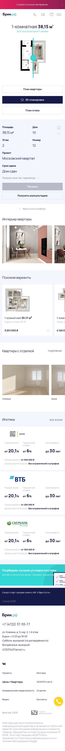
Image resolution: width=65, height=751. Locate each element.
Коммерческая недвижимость (18, 690)
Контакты (42, 699)
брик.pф (12, 723)
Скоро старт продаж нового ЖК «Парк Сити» (26, 597)
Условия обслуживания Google (19, 741)
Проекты (7, 673)
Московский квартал (18, 158)
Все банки (56, 420)
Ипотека (41, 673)
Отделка (41, 690)
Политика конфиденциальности (36, 738)
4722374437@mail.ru (13, 649)
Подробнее (55, 351)
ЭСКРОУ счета (44, 681)
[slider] (33, 58)
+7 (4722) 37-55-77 (16, 624)
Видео (5, 699)
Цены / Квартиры (12, 681)
